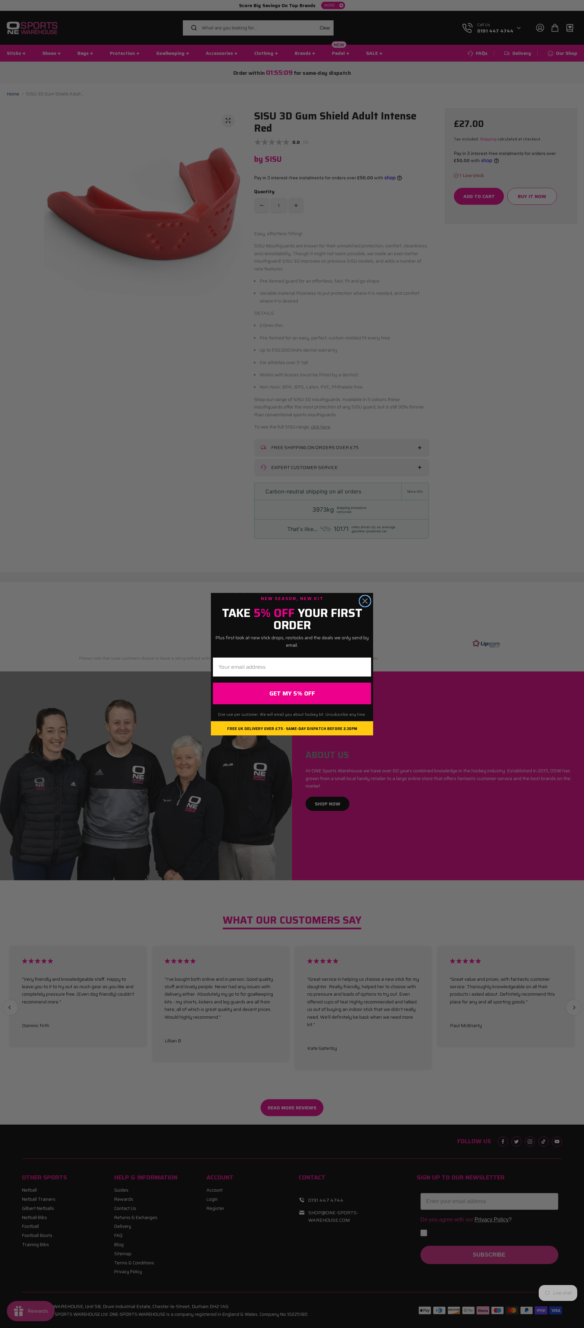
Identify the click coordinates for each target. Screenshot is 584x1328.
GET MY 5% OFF (292, 693)
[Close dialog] (365, 601)
